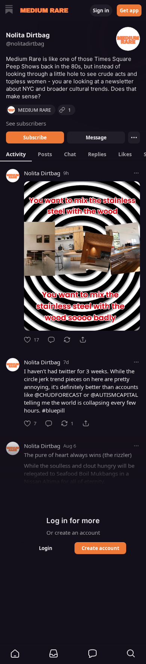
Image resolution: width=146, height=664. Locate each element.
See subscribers (26, 123)
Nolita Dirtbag (42, 173)
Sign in (101, 10)
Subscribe (35, 137)
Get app (129, 10)
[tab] (16, 153)
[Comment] (51, 340)
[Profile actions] (134, 137)
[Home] (8, 10)
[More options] (136, 173)
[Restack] (67, 340)
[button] (15, 654)
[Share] (82, 340)
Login (45, 548)
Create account (100, 548)
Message (96, 137)
